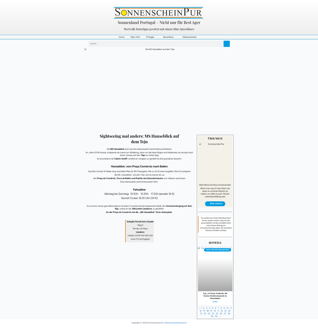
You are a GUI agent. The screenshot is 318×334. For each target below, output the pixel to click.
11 (231, 308)
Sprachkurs (168, 37)
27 (225, 314)
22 (205, 314)
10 (228, 308)
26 (221, 314)
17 (218, 311)
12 (200, 311)
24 (213, 314)
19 (225, 311)
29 (212, 316)
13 (204, 311)
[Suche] (227, 44)
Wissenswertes (189, 37)
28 (229, 314)
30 (216, 316)
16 (215, 311)
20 (229, 311)
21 (201, 314)
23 (209, 314)
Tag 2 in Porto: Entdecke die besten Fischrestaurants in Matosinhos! (215, 296)
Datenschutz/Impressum (176, 323)
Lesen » (215, 302)
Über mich (135, 37)
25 (217, 314)
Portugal (150, 37)
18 (222, 311)
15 (211, 311)
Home (121, 37)
